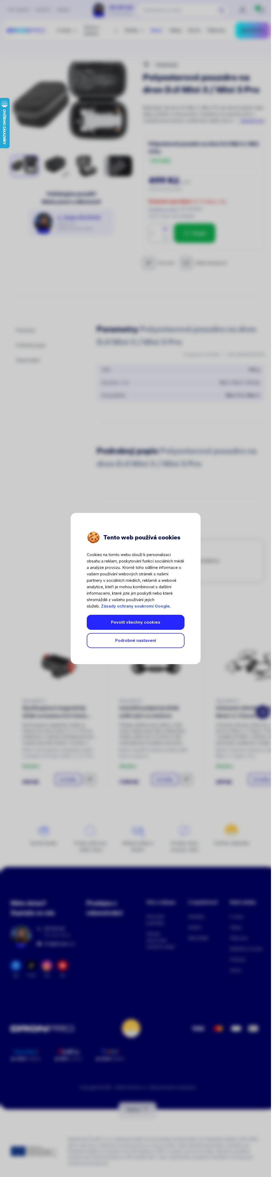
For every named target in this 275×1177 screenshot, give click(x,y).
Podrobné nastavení (135, 640)
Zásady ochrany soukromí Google (135, 606)
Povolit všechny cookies (135, 622)
